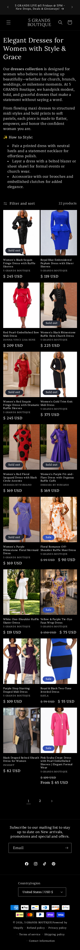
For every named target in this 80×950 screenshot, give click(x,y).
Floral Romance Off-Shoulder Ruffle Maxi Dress (58, 548)
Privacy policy (57, 927)
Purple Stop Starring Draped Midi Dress (16, 690)
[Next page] (51, 801)
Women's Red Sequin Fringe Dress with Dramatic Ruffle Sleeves (21, 405)
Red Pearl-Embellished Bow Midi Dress (21, 334)
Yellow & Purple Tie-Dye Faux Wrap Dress (57, 621)
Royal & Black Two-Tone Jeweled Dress (56, 690)
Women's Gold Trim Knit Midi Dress (57, 403)
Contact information (42, 940)
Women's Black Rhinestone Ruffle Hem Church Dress (58, 334)
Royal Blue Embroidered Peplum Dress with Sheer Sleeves (57, 263)
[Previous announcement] (8, 7)
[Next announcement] (72, 7)
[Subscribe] (66, 848)
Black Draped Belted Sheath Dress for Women (21, 759)
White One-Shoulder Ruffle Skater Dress (21, 621)
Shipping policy (54, 934)
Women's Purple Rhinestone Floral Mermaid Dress (21, 550)
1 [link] (28, 801)
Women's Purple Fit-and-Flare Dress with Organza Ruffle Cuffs (57, 477)
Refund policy (36, 927)
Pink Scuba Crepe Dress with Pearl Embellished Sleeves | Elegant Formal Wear (57, 762)
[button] (8, 22)
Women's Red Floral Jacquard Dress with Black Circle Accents (20, 477)
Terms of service (30, 934)
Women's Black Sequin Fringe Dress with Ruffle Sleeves (19, 263)
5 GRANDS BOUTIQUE (38, 922)
